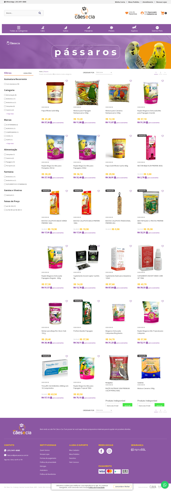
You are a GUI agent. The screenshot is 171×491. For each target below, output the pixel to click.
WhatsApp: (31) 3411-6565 (16, 2)
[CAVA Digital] (153, 487)
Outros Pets (157, 30)
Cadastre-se (152, 14)
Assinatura (43, 470)
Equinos (134, 30)
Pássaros (88, 30)
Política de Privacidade (96, 487)
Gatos (65, 30)
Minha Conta (120, 2)
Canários (140, 383)
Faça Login (152, 12)
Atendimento (148, 2)
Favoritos (72, 458)
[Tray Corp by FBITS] (161, 487)
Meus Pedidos (133, 2)
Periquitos (109, 383)
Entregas (43, 466)
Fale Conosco (74, 462)
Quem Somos (45, 450)
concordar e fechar (122, 486)
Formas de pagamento (48, 458)
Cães (43, 30)
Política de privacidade (48, 462)
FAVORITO (67, 81)
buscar (40, 13)
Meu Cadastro (74, 450)
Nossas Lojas (161, 2)
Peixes (111, 30)
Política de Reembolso (48, 474)
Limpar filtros (28, 73)
